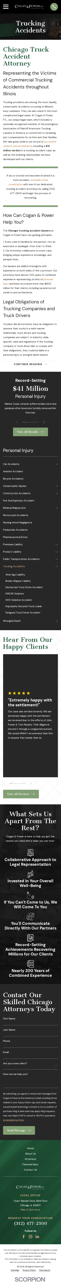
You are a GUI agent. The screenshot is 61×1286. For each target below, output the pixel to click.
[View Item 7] (23, 783)
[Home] (29, 6)
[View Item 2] (13, 783)
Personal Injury (30, 1164)
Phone (6, 1041)
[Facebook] (23, 1236)
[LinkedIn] (37, 1236)
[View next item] (43, 422)
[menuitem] (28, 464)
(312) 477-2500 (30, 1223)
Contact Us (30, 1169)
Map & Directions (30, 1209)
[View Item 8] (25, 783)
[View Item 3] (15, 783)
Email (6, 1052)
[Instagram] (30, 1236)
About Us (30, 1153)
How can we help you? (15, 1074)
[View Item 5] (19, 783)
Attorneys (30, 1159)
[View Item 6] (21, 783)
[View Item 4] (17, 783)
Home (30, 1148)
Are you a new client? (15, 1063)
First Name (9, 1019)
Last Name (9, 1030)
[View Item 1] (11, 783)
